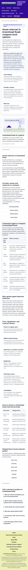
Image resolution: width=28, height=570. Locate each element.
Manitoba (8, 8)
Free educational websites (14, 547)
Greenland (14, 477)
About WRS (14, 540)
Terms (14, 551)
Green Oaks (14, 470)
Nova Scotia (14, 10)
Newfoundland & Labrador (8, 13)
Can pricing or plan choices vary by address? (14, 516)
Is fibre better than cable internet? (14, 507)
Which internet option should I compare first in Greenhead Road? (13, 501)
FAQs (14, 537)
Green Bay (14, 463)
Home (3, 8)
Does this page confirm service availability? (12, 522)
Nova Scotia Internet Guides (14, 535)
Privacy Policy (14, 549)
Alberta (21, 13)
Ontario (3, 16)
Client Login (17, 16)
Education (9, 16)
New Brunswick (5, 10)
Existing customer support (14, 544)
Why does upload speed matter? (14, 511)
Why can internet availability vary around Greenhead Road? (13, 495)
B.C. (17, 13)
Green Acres (14, 460)
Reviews (14, 542)
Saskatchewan (16, 8)
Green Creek (14, 467)
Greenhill (14, 474)
